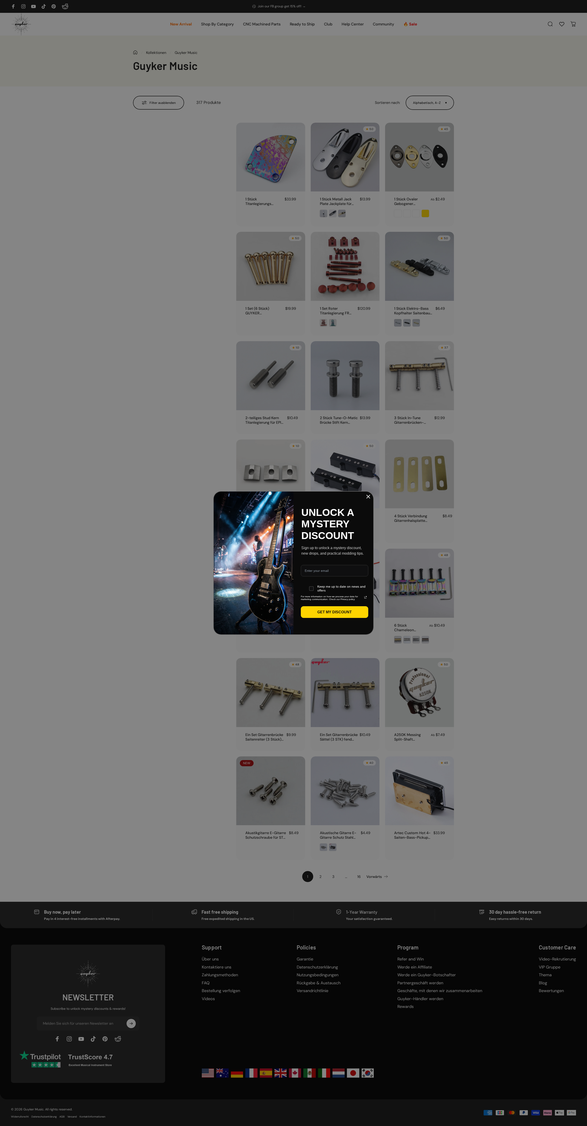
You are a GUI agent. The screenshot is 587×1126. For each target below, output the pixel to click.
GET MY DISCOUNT (334, 612)
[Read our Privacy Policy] (365, 597)
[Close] (368, 496)
